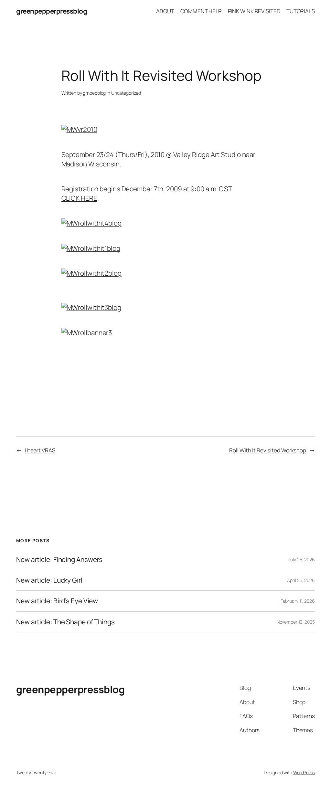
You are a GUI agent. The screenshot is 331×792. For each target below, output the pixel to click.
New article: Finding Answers (59, 559)
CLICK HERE (79, 198)
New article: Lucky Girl (49, 580)
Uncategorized (126, 93)
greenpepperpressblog (51, 11)
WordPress (304, 772)
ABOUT (165, 11)
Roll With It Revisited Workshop (267, 450)
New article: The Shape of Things (65, 622)
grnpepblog (94, 93)
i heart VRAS (40, 450)
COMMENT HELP (201, 11)
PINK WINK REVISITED (254, 11)
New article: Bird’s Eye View (57, 601)
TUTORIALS (300, 11)
